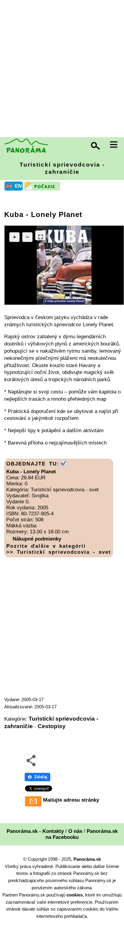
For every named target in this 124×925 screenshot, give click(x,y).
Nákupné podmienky (37, 539)
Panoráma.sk (87, 859)
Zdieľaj (40, 777)
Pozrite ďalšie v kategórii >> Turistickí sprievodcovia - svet (58, 549)
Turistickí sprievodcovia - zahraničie (62, 168)
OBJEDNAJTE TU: (32, 464)
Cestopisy (52, 726)
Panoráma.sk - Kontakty (35, 831)
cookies (75, 894)
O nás (75, 831)
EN (18, 186)
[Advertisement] (62, 69)
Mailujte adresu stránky (71, 800)
